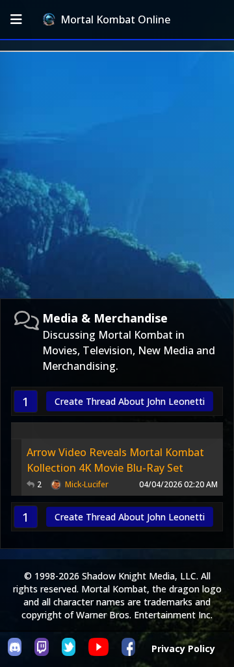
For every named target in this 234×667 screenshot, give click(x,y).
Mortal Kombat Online (115, 19)
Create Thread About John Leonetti (130, 401)
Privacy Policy (183, 648)
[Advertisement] (117, 175)
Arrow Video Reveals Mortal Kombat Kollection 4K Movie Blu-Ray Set (115, 460)
